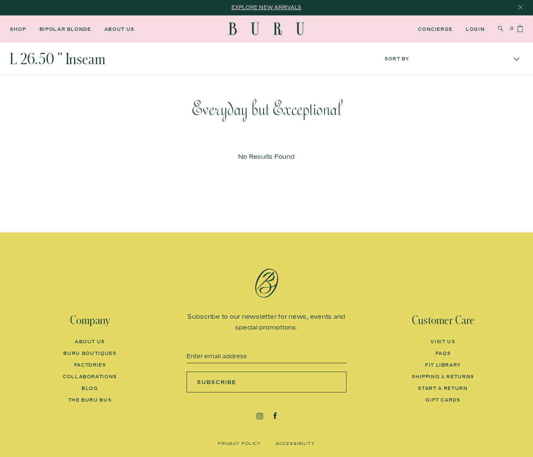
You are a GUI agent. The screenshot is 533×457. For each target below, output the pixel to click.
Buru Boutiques (89, 353)
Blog (90, 388)
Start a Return (443, 388)
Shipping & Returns (443, 377)
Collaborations (90, 377)
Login (475, 29)
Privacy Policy (239, 443)
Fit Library (443, 365)
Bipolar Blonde (65, 29)
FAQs (443, 353)
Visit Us (443, 342)
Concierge (435, 29)
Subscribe (217, 382)
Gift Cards (443, 400)
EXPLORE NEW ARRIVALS (266, 7)
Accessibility (295, 443)
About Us (119, 29)
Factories (90, 365)
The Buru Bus (90, 400)
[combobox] (452, 58)
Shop (18, 29)
